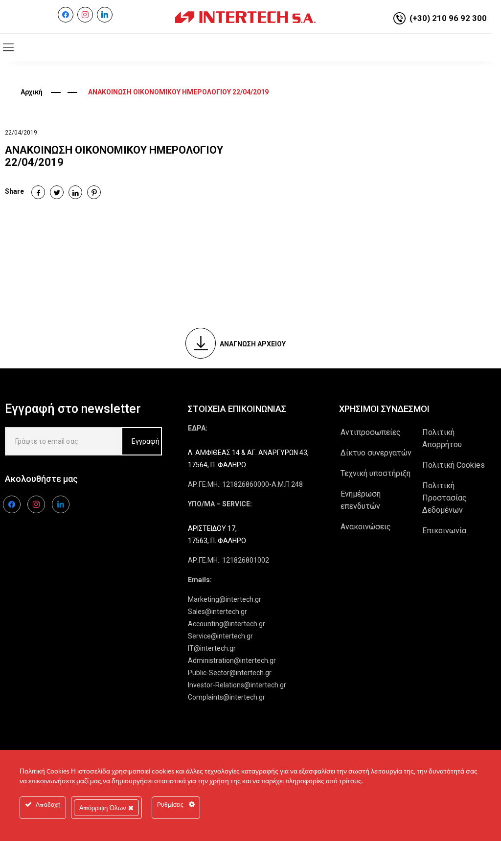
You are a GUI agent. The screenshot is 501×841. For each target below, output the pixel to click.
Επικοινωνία (444, 530)
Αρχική (32, 92)
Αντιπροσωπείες (371, 432)
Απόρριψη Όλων (103, 808)
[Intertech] (245, 16)
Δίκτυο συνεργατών (376, 452)
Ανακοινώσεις (366, 526)
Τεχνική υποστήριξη (375, 473)
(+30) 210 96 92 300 (448, 18)
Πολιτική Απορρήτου (442, 438)
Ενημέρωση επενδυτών (361, 500)
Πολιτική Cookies (453, 465)
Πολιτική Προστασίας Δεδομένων (444, 498)
